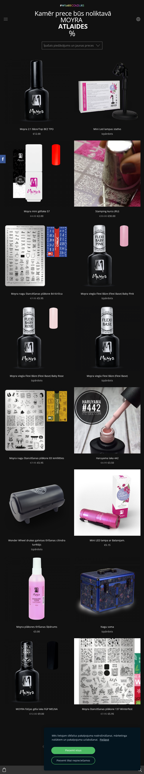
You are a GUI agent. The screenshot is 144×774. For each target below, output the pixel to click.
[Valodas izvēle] (138, 19)
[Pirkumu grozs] (4, 770)
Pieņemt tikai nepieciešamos (73, 760)
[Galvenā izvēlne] (6, 19)
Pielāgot (104, 739)
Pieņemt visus (73, 750)
